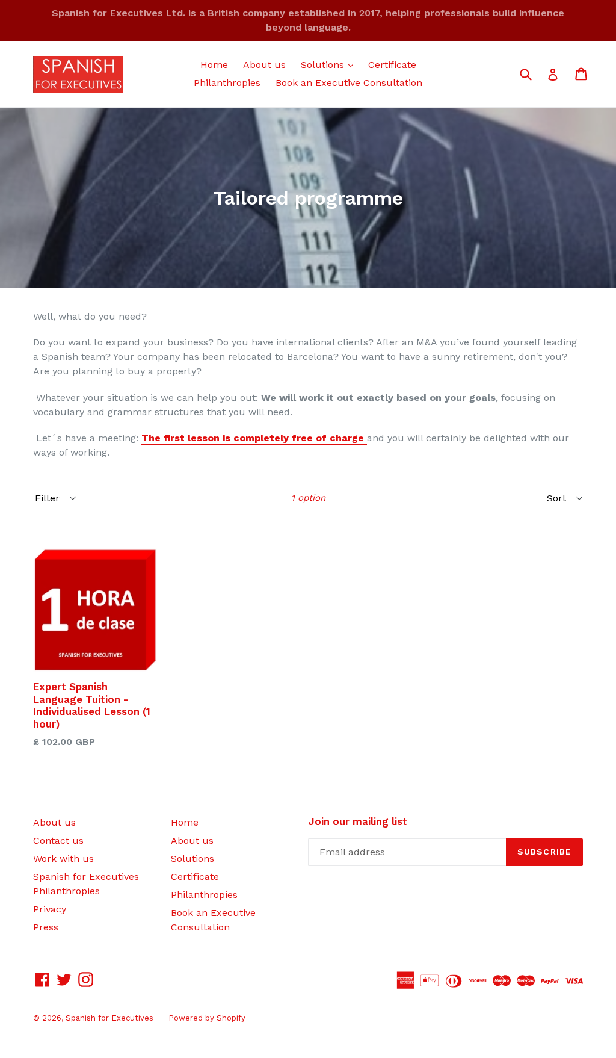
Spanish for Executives (109, 1017)
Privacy (49, 909)
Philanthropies (227, 82)
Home (214, 64)
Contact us (58, 840)
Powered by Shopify (206, 1017)
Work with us (63, 858)
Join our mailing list (357, 821)
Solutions (330, 64)
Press (45, 927)
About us (264, 64)
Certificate (392, 64)
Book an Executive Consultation (349, 82)
